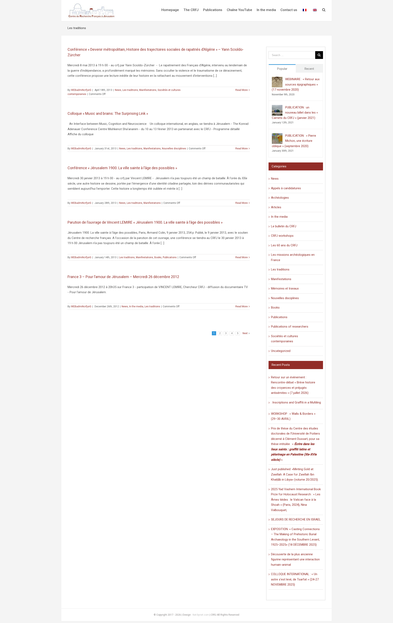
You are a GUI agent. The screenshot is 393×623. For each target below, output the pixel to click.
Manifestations (147, 90)
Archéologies (280, 197)
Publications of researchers (289, 326)
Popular (282, 69)
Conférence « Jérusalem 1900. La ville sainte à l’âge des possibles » (122, 168)
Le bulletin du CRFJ (283, 226)
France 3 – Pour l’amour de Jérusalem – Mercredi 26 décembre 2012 (123, 277)
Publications (170, 257)
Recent (309, 69)
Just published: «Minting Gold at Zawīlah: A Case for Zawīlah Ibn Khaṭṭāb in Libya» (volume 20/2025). (294, 474)
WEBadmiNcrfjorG (81, 90)
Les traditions (130, 90)
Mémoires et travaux (285, 288)
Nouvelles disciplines (174, 148)
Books (157, 257)
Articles (276, 207)
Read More (241, 90)
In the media (136, 306)
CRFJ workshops (282, 236)
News (118, 90)
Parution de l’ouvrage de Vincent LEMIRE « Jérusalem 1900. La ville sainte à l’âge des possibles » (145, 222)
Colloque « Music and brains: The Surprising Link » (108, 113)
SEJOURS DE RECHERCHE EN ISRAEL (296, 519)
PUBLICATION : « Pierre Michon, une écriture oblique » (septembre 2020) (294, 141)
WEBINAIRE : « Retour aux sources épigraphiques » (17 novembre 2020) (296, 84)
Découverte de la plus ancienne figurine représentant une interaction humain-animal (295, 559)
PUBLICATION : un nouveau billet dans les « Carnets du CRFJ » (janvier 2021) (295, 113)
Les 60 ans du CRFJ (284, 245)
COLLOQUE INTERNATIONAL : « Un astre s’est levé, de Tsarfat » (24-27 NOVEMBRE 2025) (295, 579)
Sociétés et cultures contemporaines (284, 338)
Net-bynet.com (201, 614)
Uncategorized (280, 351)
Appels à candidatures (286, 188)
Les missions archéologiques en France (293, 257)
